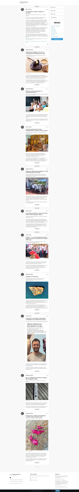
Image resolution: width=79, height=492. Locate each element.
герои (53, 27)
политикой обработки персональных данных (37, 490)
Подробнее (53, 490)
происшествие (54, 33)
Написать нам (57, 39)
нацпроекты (54, 31)
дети (35, 41)
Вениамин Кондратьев (56, 25)
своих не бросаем (55, 36)
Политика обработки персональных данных (16, 481)
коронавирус (54, 30)
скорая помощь (39, 41)
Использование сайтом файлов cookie (16, 483)
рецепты (53, 34)
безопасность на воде (30, 41)
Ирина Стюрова (29, 9)
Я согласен (57, 490)
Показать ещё (37, 466)
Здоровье (53, 28)
